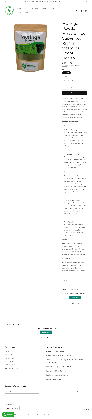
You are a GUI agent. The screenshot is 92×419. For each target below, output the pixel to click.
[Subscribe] (36, 391)
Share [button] (65, 280)
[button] (26, 9)
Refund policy (22, 414)
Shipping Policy (10, 358)
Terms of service (41, 414)
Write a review (74, 297)
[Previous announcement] (5, 2)
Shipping (64, 65)
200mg (66, 72)
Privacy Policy (9, 361)
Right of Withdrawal (11, 368)
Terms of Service (10, 364)
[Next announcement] (87, 2)
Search (7, 351)
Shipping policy (52, 414)
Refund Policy (9, 355)
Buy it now (75, 93)
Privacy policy (31, 414)
